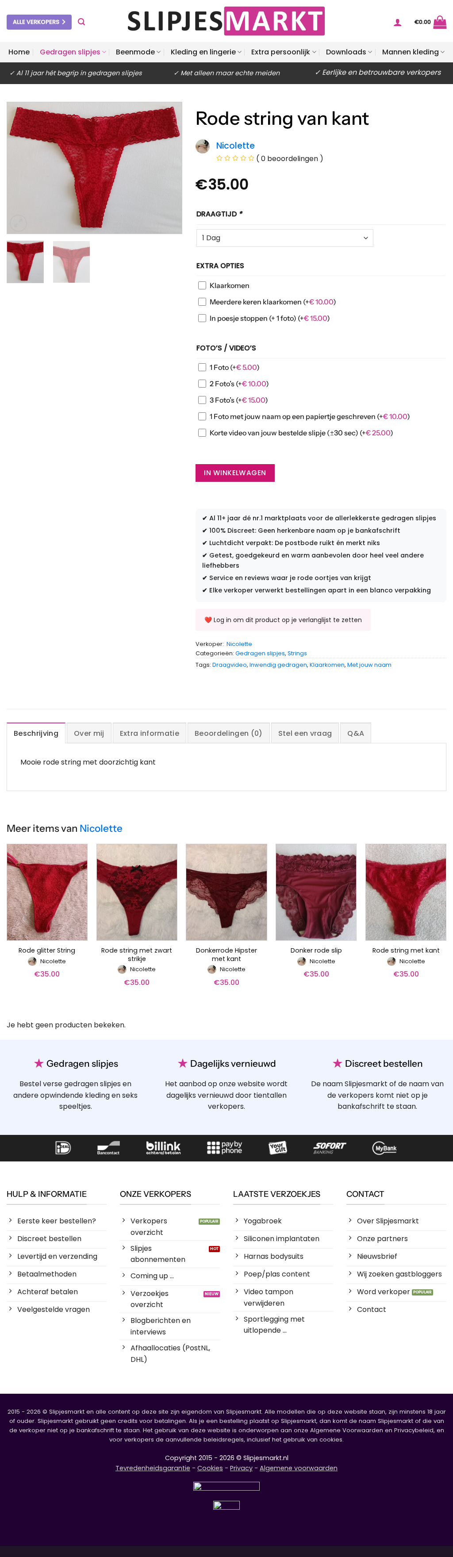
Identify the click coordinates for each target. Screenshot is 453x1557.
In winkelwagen (235, 472)
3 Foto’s (239, 400)
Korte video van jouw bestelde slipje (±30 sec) (301, 432)
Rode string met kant (406, 950)
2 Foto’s (239, 383)
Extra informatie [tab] (149, 733)
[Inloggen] (397, 22)
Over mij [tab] (89, 733)
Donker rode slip (316, 950)
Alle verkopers (36, 22)
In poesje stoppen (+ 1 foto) (270, 318)
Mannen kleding (410, 52)
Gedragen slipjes (70, 52)
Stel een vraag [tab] (305, 733)
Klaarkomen (230, 285)
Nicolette (239, 644)
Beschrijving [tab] (36, 733)
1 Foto (235, 367)
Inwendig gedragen (278, 665)
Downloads (346, 52)
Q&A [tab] (355, 733)
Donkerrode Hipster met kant (226, 954)
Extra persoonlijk (280, 52)
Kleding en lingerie (203, 52)
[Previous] (22, 168)
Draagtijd (219, 214)
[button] (81, 22)
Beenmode (135, 52)
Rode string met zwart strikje (136, 954)
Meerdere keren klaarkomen (273, 301)
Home (19, 52)
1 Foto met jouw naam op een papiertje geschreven (310, 416)
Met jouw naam (369, 665)
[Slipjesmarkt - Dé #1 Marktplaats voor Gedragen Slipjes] (226, 21)
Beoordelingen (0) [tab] (228, 733)
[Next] (167, 168)
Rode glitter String (47, 950)
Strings (297, 653)
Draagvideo (229, 665)
